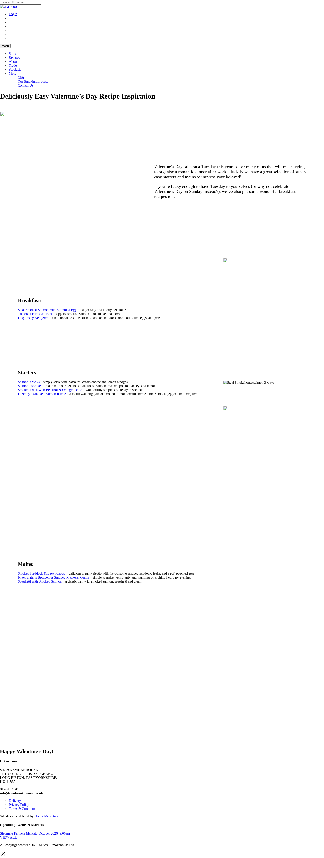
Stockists (15, 69)
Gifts (21, 77)
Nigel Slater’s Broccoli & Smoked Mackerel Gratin (53, 577)
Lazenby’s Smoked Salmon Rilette (42, 394)
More (12, 73)
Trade (13, 65)
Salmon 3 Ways (29, 382)
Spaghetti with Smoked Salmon (40, 581)
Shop (12, 53)
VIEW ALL (8, 837)
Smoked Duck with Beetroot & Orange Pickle (50, 390)
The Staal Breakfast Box (35, 314)
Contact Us (25, 85)
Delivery (15, 801)
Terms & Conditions (23, 809)
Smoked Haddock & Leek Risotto (41, 573)
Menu (5, 45)
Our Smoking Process (33, 81)
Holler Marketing (46, 816)
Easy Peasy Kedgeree (33, 318)
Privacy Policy (19, 805)
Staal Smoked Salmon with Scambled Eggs (48, 310)
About (13, 61)
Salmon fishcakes (30, 386)
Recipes (14, 57)
